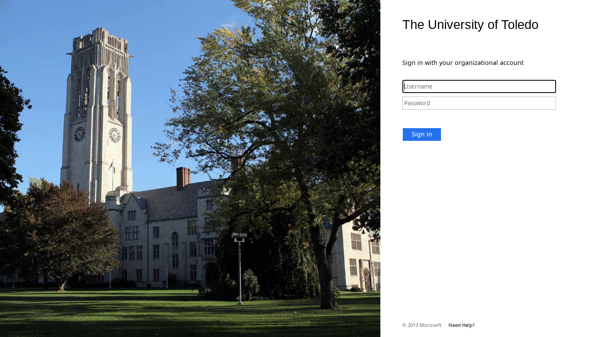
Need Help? (461, 325)
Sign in (422, 134)
